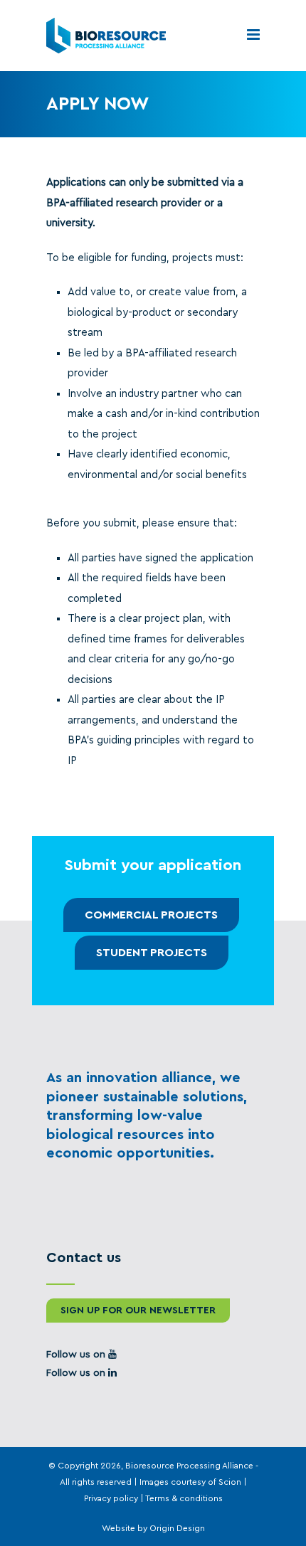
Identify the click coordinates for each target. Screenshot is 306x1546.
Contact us (83, 1258)
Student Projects (151, 952)
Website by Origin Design (153, 1528)
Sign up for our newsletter (138, 1310)
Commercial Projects (151, 915)
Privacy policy (111, 1498)
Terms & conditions (184, 1498)
